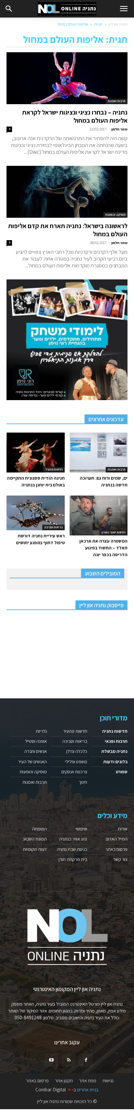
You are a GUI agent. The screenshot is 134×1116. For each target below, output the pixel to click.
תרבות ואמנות (117, 101)
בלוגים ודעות (115, 762)
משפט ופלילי (76, 762)
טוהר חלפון (119, 129)
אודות (122, 829)
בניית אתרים (88, 1089)
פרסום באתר (116, 849)
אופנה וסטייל (36, 741)
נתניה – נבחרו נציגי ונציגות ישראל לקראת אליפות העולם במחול (74, 116)
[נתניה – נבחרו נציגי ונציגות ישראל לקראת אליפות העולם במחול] (67, 78)
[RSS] (68, 1060)
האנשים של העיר (32, 762)
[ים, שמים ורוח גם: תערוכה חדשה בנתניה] (99, 452)
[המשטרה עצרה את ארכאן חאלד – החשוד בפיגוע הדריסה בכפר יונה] (99, 515)
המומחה (39, 829)
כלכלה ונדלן (76, 751)
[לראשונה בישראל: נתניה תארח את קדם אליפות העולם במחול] (67, 192)
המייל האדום (116, 839)
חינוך (83, 782)
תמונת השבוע (35, 839)
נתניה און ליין (118, 24)
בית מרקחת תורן (73, 859)
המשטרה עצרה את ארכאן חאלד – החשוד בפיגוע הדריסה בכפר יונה (103, 548)
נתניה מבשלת (114, 751)
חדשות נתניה (114, 731)
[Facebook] (85, 1060)
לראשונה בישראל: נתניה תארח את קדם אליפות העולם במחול (67, 230)
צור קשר (120, 859)
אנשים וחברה (35, 751)
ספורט (121, 772)
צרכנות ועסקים (74, 772)
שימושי (81, 829)
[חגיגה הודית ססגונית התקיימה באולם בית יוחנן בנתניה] (36, 452)
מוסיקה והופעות (115, 215)
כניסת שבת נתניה (72, 849)
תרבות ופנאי (116, 741)
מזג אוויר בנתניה (73, 839)
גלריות (41, 731)
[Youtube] (51, 1060)
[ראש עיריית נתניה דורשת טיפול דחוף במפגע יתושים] (36, 513)
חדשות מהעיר (54, 469)
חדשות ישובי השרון (113, 532)
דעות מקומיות (35, 849)
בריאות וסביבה (53, 527)
